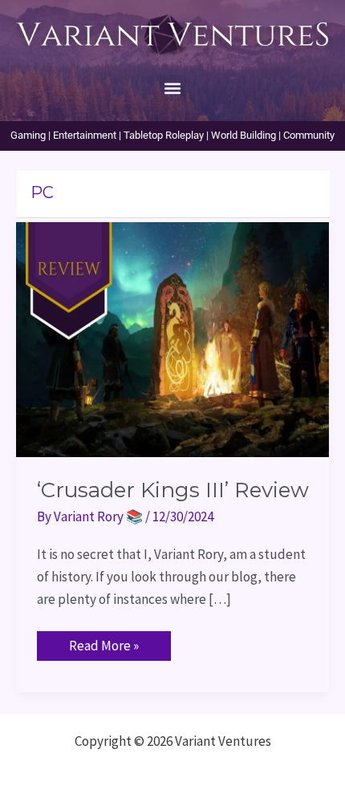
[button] (173, 88)
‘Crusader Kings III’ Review (173, 490)
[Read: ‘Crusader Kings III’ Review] (172, 338)
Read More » (103, 642)
